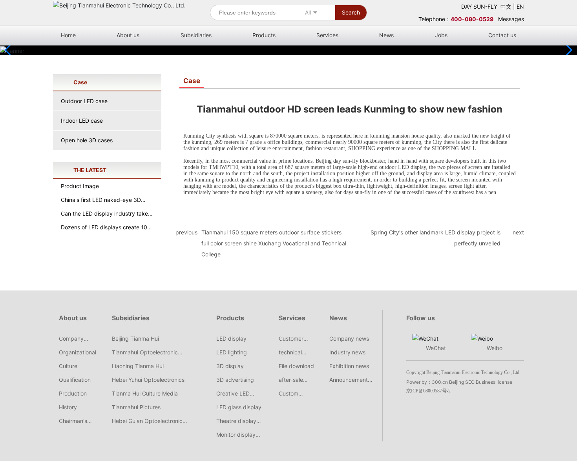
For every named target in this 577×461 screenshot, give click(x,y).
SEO (470, 382)
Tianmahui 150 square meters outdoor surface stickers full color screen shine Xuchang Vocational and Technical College (273, 243)
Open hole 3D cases (87, 140)
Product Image (80, 186)
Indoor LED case (82, 120)
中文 (505, 6)
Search (351, 12)
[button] (567, 50)
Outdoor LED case (84, 101)
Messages (511, 19)
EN (520, 6)
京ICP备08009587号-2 (428, 391)
